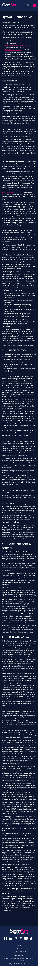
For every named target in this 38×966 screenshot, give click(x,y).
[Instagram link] (16, 939)
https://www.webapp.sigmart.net (16, 45)
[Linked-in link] (11, 939)
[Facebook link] (6, 939)
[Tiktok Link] (31, 939)
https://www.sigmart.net (13, 50)
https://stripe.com (8, 192)
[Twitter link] (21, 939)
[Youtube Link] (26, 939)
